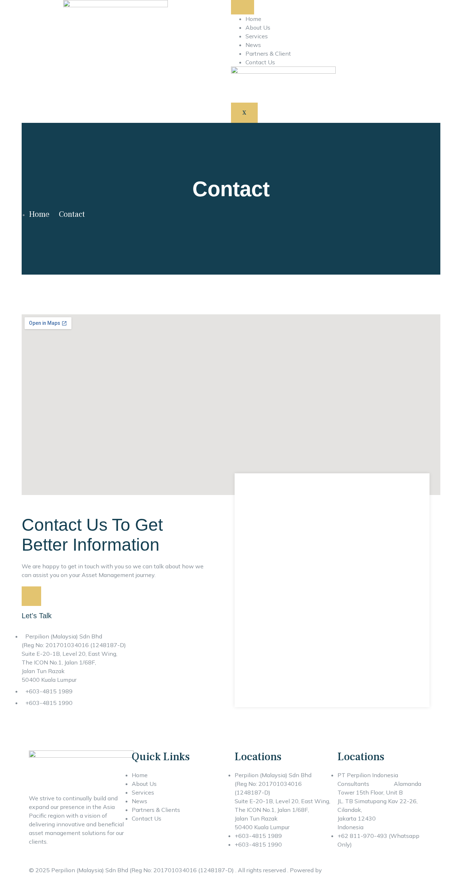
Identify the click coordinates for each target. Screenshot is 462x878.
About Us (257, 27)
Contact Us (260, 62)
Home (253, 18)
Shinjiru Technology (349, 870)
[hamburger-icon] (242, 7)
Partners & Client (268, 53)
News (253, 44)
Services (256, 36)
